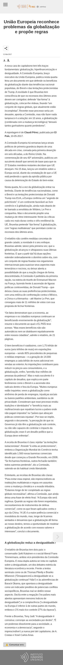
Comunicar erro (15, 644)
